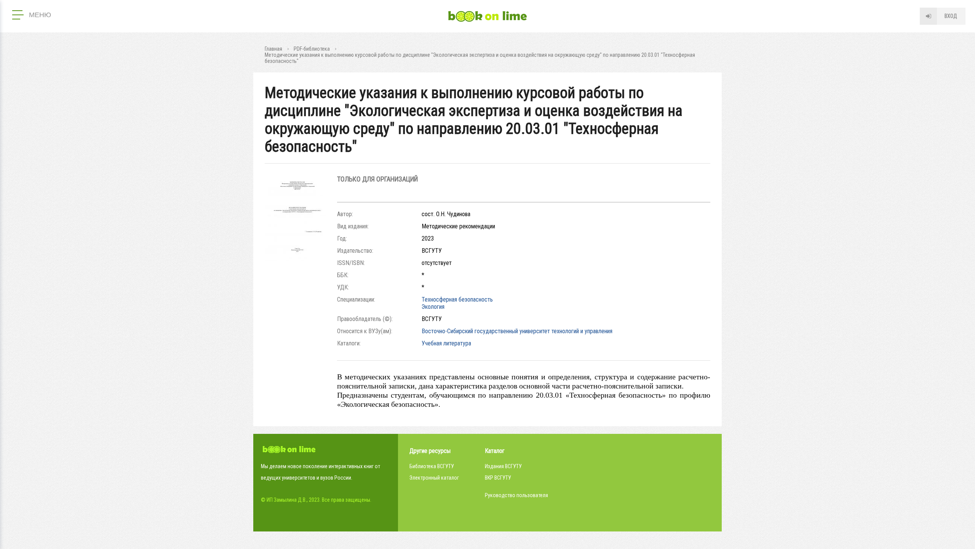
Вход (951, 16)
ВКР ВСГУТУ (498, 478)
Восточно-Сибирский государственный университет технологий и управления (517, 331)
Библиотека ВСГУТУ (431, 466)
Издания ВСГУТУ (503, 466)
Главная (273, 49)
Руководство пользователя (516, 495)
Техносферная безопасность (457, 299)
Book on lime (487, 16)
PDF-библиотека (312, 49)
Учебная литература (446, 343)
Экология (433, 306)
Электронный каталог (434, 478)
